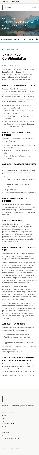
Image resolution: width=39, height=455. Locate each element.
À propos (5, 421)
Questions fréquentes (9, 423)
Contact (4, 426)
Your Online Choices (24, 297)
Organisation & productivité (10, 39)
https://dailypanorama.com (11, 74)
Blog (3, 418)
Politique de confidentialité (10, 438)
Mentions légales (7, 436)
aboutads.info (19, 299)
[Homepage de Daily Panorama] (8, 7)
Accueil (4, 415)
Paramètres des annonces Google (14, 292)
